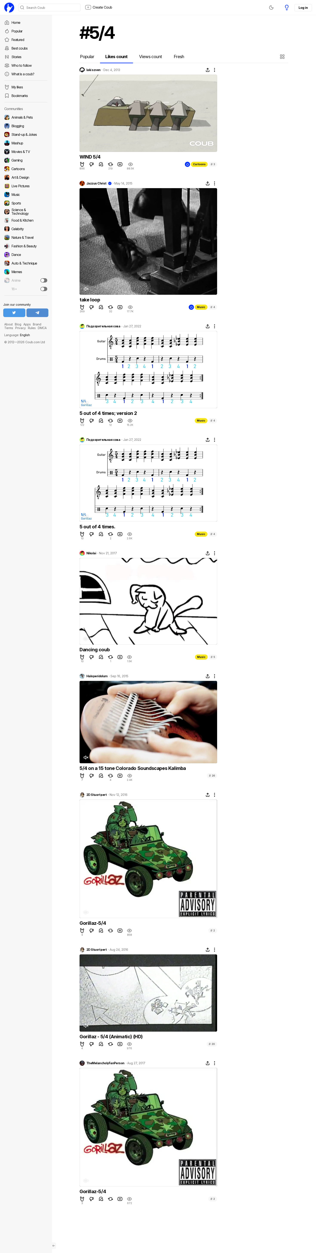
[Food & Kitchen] (26, 220)
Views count (150, 56)
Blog (18, 324)
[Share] (207, 70)
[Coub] (9, 7)
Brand (37, 324)
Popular (17, 31)
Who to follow (21, 65)
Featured (17, 40)
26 (212, 775)
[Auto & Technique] (26, 263)
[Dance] (26, 254)
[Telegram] (37, 312)
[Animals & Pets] (26, 117)
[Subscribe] (43, 280)
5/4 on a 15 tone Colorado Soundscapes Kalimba (133, 768)
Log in (303, 8)
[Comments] (101, 164)
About (8, 324)
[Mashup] (26, 143)
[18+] (43, 289)
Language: (17, 335)
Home (15, 22)
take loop (90, 299)
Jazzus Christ (96, 183)
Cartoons (199, 164)
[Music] (26, 194)
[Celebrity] (26, 229)
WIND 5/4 (90, 157)
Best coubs (19, 48)
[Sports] (26, 203)
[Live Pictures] (26, 186)
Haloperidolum (97, 676)
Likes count (116, 56)
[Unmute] (86, 289)
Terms (8, 328)
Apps (27, 324)
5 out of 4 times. (97, 526)
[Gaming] (26, 160)
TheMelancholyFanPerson (105, 1063)
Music (201, 307)
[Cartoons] (26, 169)
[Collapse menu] (54, 1246)
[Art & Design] (26, 177)
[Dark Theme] (271, 7)
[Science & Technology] (26, 211)
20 (212, 1044)
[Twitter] (14, 312)
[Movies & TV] (26, 151)
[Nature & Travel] (26, 237)
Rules (32, 328)
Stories (16, 57)
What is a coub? (22, 74)
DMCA (42, 328)
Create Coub (102, 7)
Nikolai (91, 553)
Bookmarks (19, 96)
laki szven (93, 69)
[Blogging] (26, 126)
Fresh (179, 56)
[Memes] (26, 272)
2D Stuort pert (96, 794)
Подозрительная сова (103, 326)
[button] (283, 56)
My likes (17, 87)
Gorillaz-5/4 (93, 923)
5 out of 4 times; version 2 (108, 413)
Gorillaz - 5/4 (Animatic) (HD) (111, 1036)
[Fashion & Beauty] (26, 246)
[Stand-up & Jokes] (26, 134)
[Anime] (26, 280)
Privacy (20, 328)
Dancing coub (95, 649)
